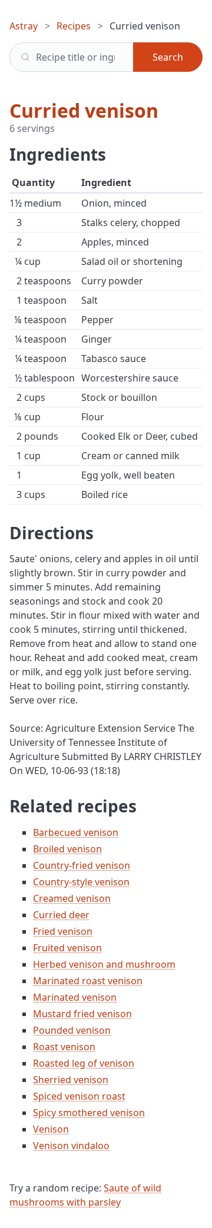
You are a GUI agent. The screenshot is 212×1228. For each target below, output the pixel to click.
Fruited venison (67, 947)
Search (168, 57)
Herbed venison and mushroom (104, 964)
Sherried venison (70, 1079)
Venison (51, 1129)
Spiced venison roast (79, 1096)
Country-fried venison (81, 865)
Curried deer (61, 914)
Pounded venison (72, 1030)
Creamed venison (72, 898)
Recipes (74, 25)
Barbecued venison (75, 832)
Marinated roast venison (88, 980)
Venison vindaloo (71, 1145)
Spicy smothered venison (89, 1112)
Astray (23, 25)
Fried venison (62, 931)
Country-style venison (81, 881)
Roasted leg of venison (83, 1063)
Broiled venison (67, 848)
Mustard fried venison (82, 1013)
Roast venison (64, 1046)
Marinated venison (75, 997)
